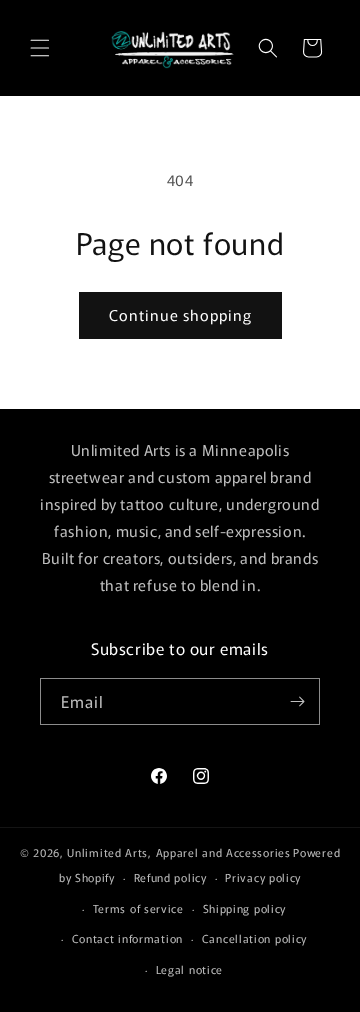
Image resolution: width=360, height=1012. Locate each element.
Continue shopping (180, 314)
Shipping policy (245, 908)
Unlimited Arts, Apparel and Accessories (178, 852)
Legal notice (189, 969)
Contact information (127, 938)
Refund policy (170, 877)
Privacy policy (263, 877)
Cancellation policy (254, 938)
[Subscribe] (297, 701)
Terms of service (138, 908)
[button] (40, 48)
